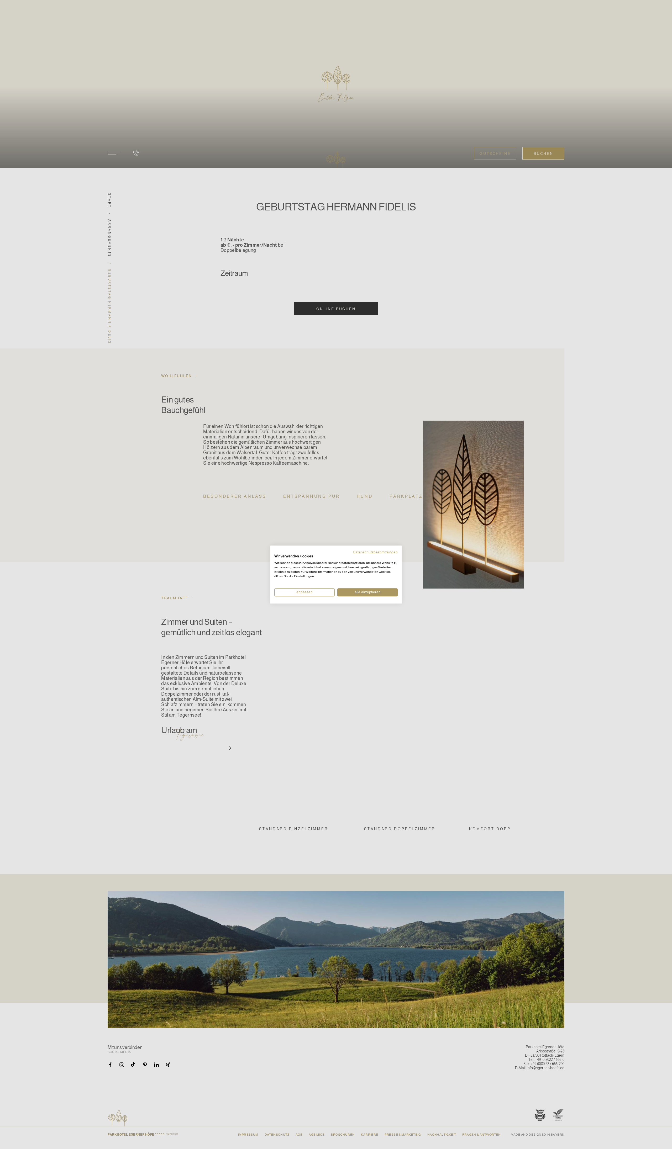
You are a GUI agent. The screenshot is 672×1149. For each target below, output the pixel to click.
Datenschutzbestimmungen (375, 552)
